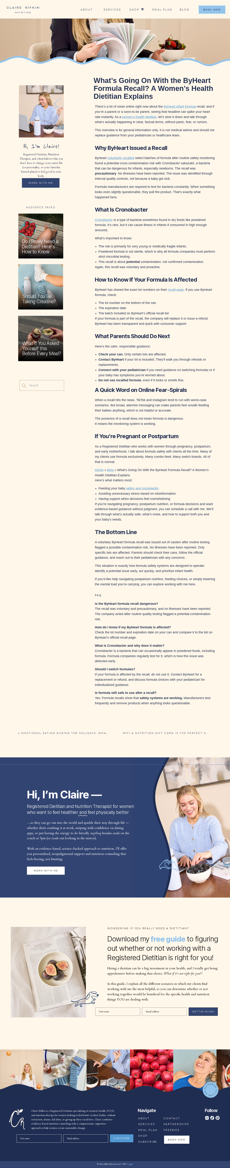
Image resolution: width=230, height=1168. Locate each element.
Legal (131, 1164)
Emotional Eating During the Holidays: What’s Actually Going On (85, 733)
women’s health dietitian (139, 117)
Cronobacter (104, 220)
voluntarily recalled (120, 158)
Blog (110, 470)
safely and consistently (142, 488)
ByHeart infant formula (180, 106)
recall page (176, 290)
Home (99, 470)
